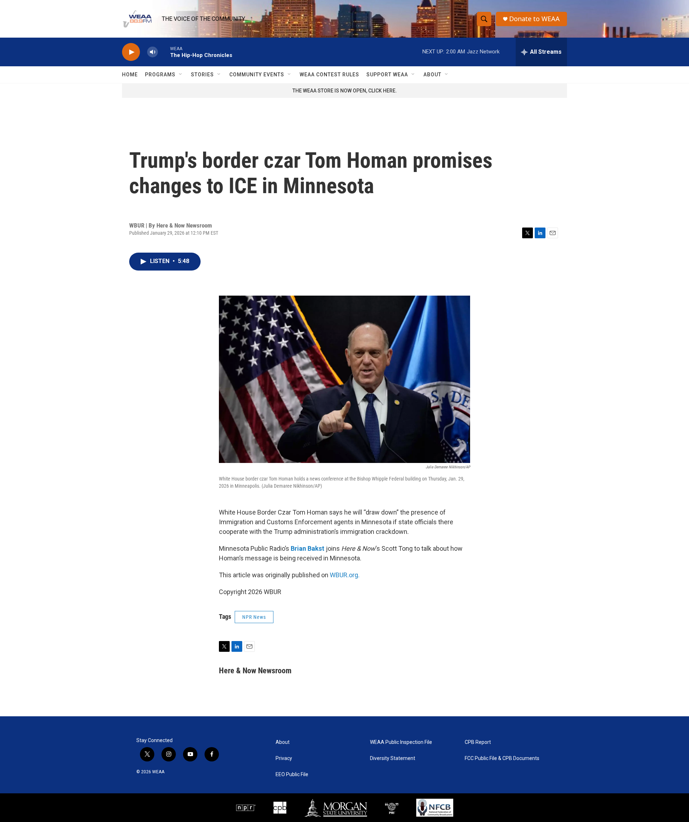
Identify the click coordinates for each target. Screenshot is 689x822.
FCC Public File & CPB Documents (502, 758)
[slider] (164, 52)
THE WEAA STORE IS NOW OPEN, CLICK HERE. (344, 91)
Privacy (284, 758)
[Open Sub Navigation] (181, 74)
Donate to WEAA (534, 19)
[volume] (152, 52)
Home (130, 74)
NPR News (254, 617)
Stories (202, 74)
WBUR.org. (345, 575)
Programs (160, 74)
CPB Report (478, 742)
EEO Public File (292, 774)
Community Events (256, 74)
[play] (131, 52)
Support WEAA (387, 74)
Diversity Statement (392, 758)
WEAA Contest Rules (329, 74)
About (432, 74)
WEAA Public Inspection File (401, 742)
